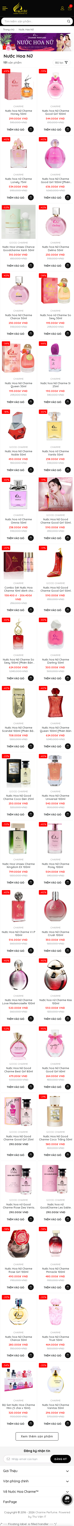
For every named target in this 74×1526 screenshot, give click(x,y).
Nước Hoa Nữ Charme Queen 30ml (18, 385)
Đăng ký (60, 1459)
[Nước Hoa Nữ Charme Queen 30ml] (18, 358)
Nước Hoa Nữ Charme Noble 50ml (18, 453)
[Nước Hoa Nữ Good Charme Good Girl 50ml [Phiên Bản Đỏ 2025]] (55, 562)
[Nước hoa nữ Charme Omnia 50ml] (18, 494)
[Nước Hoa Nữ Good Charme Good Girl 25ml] (18, 1111)
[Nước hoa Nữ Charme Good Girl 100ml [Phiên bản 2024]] (55, 154)
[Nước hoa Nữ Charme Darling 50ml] (55, 634)
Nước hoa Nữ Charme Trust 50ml (55, 1338)
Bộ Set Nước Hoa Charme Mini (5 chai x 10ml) (18, 1406)
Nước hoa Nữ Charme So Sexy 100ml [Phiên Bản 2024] (18, 661)
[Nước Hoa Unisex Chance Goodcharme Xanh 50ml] (18, 222)
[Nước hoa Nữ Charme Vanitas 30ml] (55, 1380)
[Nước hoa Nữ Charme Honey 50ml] (18, 85)
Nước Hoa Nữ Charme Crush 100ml (55, 933)
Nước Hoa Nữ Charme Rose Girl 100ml (18, 1270)
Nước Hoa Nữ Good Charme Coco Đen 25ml (18, 797)
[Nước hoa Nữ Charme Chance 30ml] (18, 1312)
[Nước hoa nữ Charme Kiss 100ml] (55, 975)
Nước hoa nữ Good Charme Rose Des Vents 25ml (18, 1206)
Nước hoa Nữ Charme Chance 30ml (18, 1338)
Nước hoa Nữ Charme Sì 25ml (55, 385)
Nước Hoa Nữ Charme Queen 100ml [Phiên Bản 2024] (55, 729)
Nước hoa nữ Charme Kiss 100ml (55, 1002)
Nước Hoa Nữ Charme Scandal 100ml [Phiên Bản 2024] (18, 729)
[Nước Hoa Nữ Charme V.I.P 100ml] (18, 907)
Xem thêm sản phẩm (37, 1436)
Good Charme (18, 242)
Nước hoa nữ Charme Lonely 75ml (18, 180)
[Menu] (5, 8)
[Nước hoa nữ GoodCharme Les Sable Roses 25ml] (55, 1179)
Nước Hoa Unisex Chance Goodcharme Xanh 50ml (18, 248)
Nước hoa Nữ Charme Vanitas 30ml (55, 1406)
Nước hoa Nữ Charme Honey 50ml (18, 112)
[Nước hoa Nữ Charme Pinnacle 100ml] (55, 1243)
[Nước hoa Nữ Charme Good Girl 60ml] (55, 1043)
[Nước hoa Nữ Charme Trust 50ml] (55, 1312)
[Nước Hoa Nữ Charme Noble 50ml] (18, 426)
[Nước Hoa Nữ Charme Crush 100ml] (55, 907)
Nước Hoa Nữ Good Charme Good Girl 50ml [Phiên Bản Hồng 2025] (55, 521)
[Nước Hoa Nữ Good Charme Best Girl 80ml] (18, 1043)
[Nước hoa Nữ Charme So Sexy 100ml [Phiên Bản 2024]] (18, 634)
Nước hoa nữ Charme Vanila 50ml (55, 453)
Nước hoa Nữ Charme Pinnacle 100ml (55, 1270)
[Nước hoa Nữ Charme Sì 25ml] (55, 358)
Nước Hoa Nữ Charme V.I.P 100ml (18, 933)
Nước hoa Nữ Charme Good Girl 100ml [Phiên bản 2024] (55, 180)
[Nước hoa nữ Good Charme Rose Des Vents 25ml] (18, 1179)
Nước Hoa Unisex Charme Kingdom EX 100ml (18, 865)
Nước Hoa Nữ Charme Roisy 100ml (55, 865)
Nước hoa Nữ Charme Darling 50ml (55, 661)
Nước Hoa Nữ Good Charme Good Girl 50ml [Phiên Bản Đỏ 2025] (55, 589)
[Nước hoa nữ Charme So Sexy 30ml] (55, 290)
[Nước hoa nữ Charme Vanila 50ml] (55, 426)
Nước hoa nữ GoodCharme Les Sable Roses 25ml (55, 1206)
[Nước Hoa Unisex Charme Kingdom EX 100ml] (18, 839)
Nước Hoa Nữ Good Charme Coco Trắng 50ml (55, 1138)
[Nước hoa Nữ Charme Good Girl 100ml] (55, 85)
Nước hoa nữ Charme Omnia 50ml (18, 521)
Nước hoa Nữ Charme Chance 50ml (18, 317)
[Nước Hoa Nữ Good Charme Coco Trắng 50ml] (55, 1111)
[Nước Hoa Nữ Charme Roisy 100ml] (55, 839)
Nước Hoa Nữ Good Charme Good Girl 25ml (18, 1138)
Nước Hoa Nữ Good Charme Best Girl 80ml (18, 1070)
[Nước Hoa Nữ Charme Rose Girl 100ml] (18, 1243)
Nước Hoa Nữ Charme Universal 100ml (55, 797)
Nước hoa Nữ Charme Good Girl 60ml (55, 1070)
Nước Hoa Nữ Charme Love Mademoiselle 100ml (18, 1002)
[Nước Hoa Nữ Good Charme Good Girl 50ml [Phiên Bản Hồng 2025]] (55, 494)
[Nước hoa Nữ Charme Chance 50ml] (18, 290)
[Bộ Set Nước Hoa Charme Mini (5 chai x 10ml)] (18, 1380)
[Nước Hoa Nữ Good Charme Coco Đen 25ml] (18, 771)
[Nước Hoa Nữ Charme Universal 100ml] (55, 771)
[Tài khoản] (62, 8)
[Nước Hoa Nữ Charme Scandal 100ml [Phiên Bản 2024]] (18, 702)
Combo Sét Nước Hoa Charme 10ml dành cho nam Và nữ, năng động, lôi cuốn (18, 589)
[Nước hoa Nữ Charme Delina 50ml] (55, 222)
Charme (18, 106)
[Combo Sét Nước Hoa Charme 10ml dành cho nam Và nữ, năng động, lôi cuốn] (18, 562)
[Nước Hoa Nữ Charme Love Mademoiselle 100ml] (18, 975)
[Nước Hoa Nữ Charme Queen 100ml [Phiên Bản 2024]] (55, 702)
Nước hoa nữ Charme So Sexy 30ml (55, 317)
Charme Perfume (46, 1512)
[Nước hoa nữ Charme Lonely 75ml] (18, 154)
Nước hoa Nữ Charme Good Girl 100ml (55, 112)
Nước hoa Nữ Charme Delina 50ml (55, 248)
